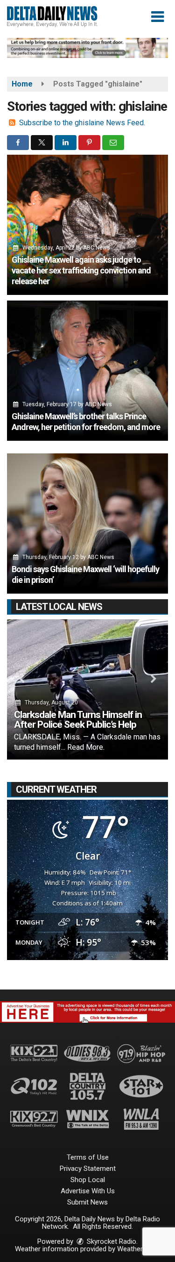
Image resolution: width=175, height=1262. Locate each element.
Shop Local (87, 1180)
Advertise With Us (88, 1191)
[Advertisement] (87, 48)
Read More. (86, 747)
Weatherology (138, 1249)
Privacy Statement (88, 1168)
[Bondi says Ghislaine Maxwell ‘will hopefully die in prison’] (87, 523)
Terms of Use (88, 1157)
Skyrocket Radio (110, 1241)
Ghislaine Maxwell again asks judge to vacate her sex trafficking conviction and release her (81, 270)
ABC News (96, 247)
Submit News (87, 1202)
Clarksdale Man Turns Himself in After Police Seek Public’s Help (78, 719)
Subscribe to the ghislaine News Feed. (82, 122)
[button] (157, 16)
